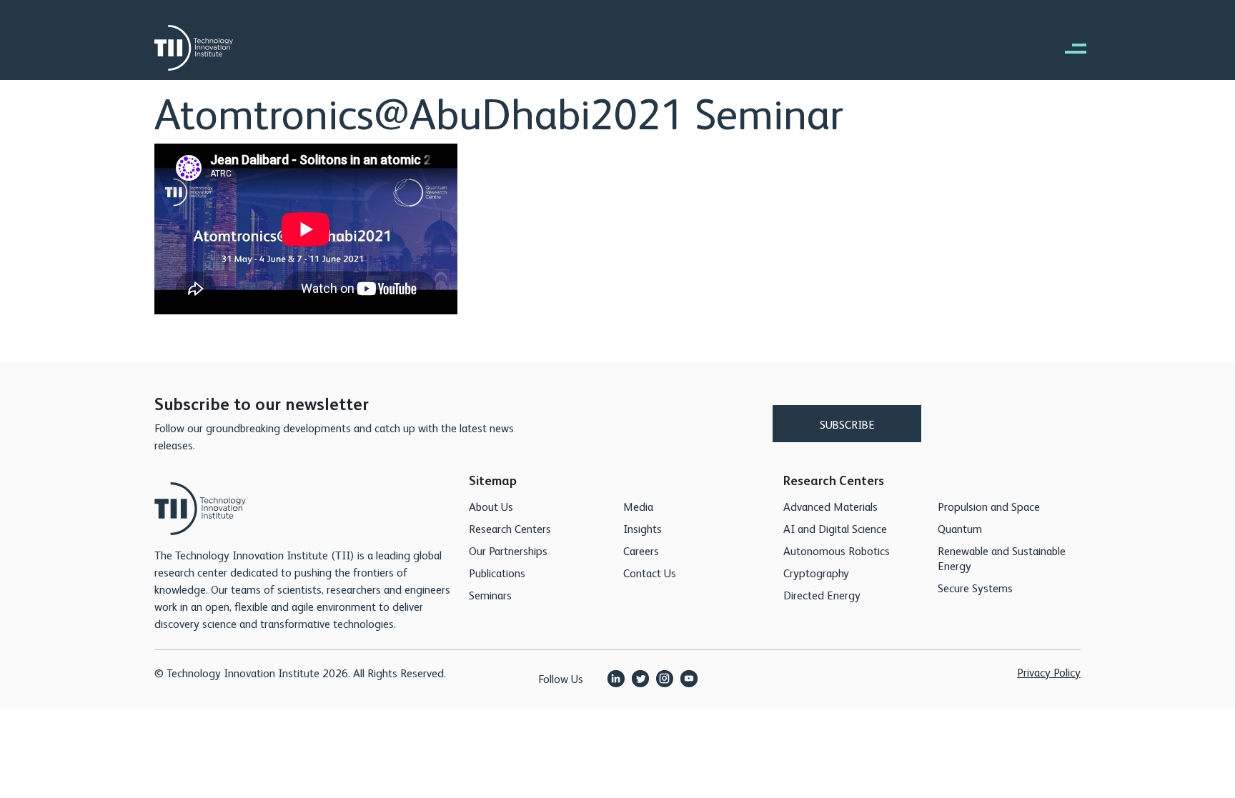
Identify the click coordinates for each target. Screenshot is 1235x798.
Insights (642, 528)
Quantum (960, 528)
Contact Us (649, 572)
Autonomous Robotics (836, 550)
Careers (641, 550)
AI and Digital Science (835, 528)
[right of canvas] (1068, 48)
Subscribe (847, 424)
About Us (491, 506)
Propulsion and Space (989, 506)
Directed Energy (821, 594)
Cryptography (816, 572)
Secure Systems (975, 587)
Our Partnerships (508, 550)
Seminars (490, 594)
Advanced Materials (830, 506)
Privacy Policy (1049, 671)
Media (638, 506)
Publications (497, 572)
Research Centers (510, 528)
